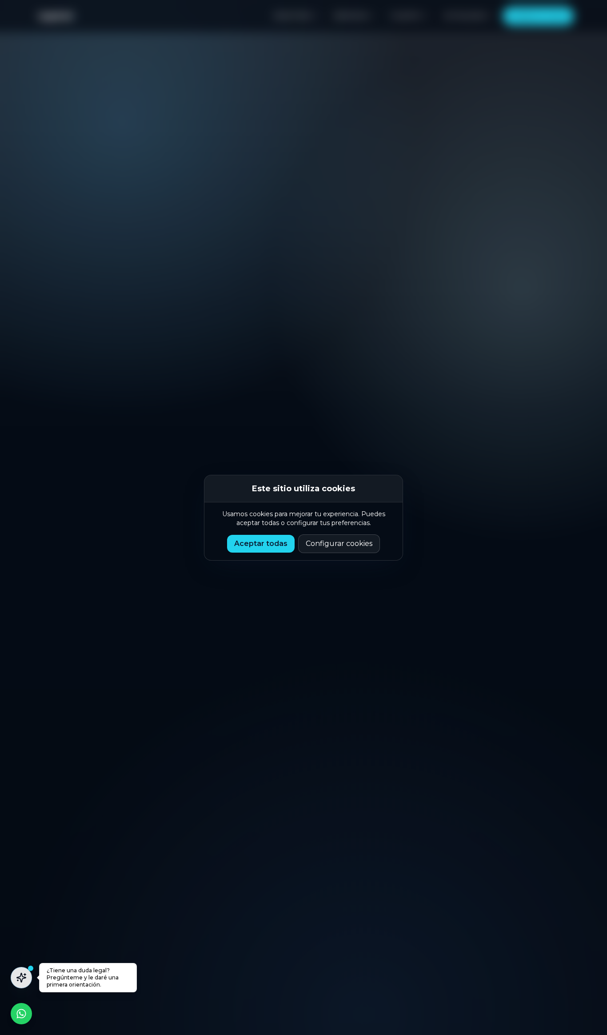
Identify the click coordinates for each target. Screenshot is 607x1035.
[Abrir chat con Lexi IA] (21, 977)
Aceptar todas (261, 543)
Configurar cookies (339, 543)
